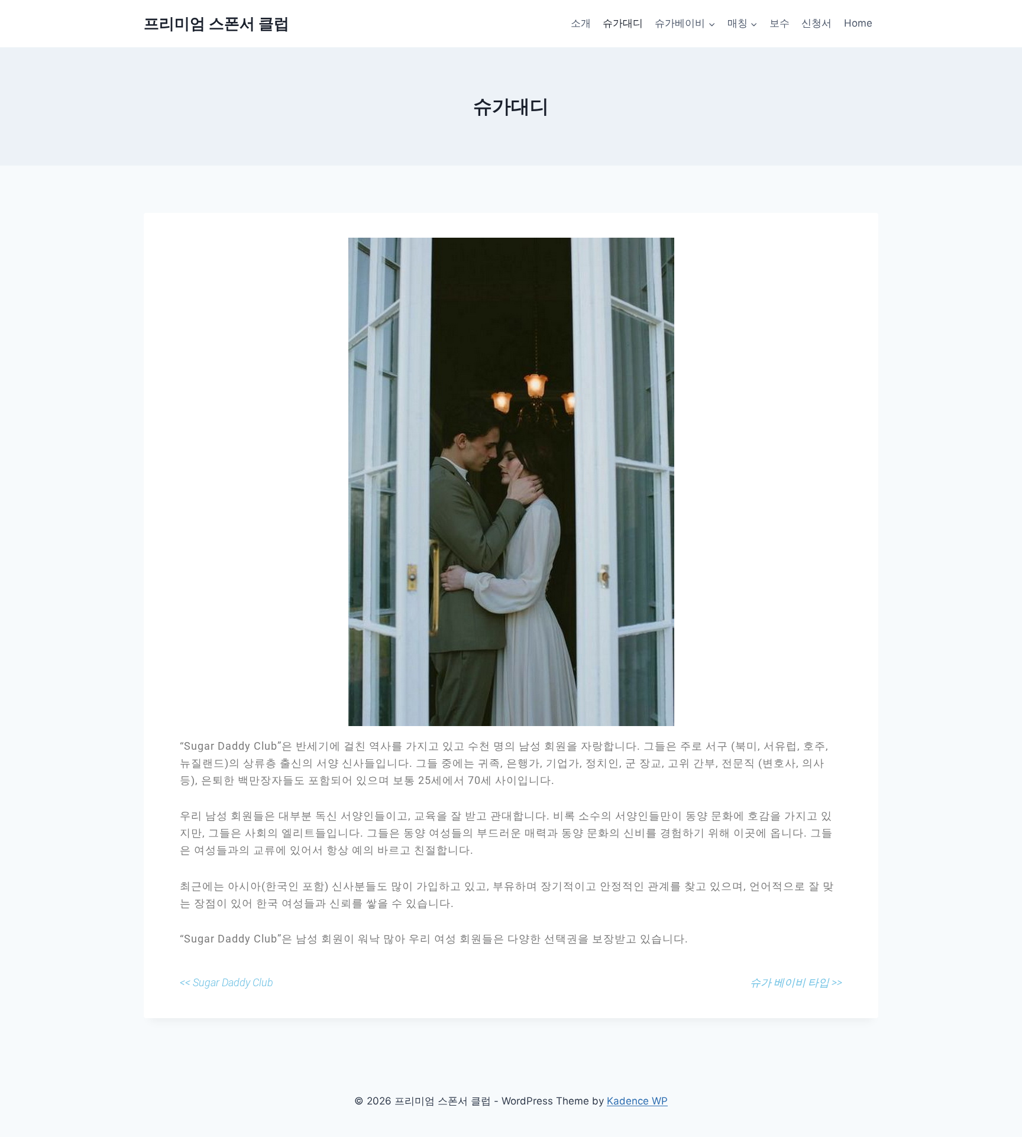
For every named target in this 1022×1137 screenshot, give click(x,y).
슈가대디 (623, 23)
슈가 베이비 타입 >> (796, 982)
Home (858, 23)
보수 (779, 23)
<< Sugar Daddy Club (226, 982)
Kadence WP (637, 1101)
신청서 (816, 23)
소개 (581, 23)
